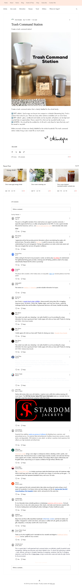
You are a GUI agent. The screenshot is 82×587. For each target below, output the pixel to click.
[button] (76, 8)
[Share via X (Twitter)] (16, 152)
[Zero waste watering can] (41, 175)
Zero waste (13, 9)
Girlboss (44, 9)
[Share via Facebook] (12, 152)
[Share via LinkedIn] (20, 152)
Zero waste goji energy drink (13, 184)
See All (77, 166)
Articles (5, 9)
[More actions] (70, 20)
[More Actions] (70, 218)
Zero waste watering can (38, 184)
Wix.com (52, 583)
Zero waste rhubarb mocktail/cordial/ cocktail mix (66, 185)
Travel (37, 9)
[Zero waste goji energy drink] (15, 175)
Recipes (31, 9)
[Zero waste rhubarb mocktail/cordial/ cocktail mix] (67, 175)
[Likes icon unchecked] (16, 231)
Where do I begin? (54, 9)
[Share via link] (24, 152)
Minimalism (22, 9)
